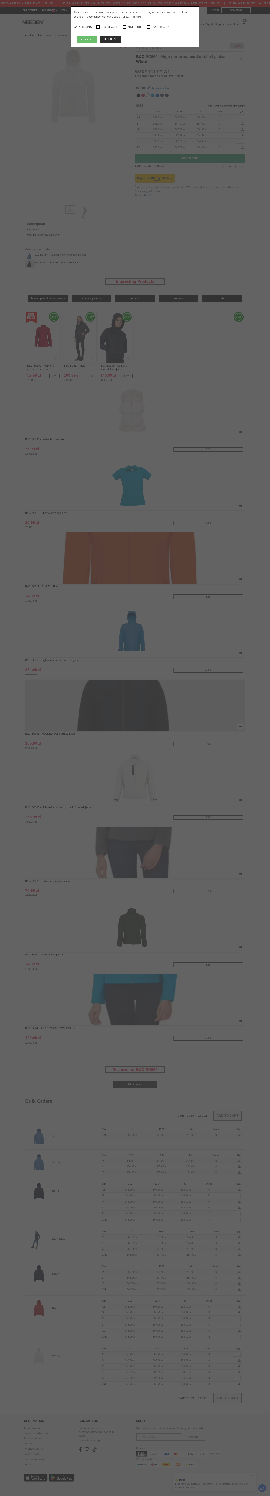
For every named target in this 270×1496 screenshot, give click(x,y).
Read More (135, 17)
